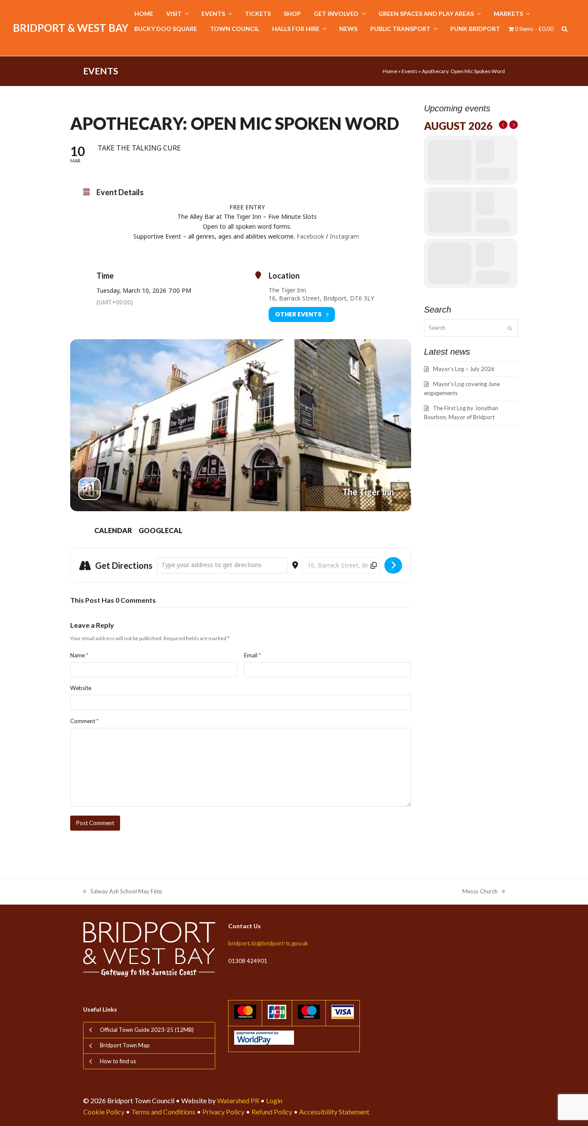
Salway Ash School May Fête (122, 892)
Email (252, 655)
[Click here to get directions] (393, 565)
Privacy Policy (223, 1112)
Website (80, 687)
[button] (564, 29)
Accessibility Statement (334, 1112)
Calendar (113, 530)
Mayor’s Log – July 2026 (464, 368)
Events (410, 71)
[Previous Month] (503, 124)
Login (274, 1100)
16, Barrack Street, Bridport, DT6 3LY (321, 298)
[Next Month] (513, 124)
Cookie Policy (103, 1112)
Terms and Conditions (163, 1112)
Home (390, 71)
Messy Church (480, 892)
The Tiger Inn (287, 290)
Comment (84, 721)
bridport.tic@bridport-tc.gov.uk (268, 943)
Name (79, 655)
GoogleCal (161, 530)
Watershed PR (238, 1100)
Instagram (345, 236)
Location (284, 275)
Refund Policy (271, 1112)
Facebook (310, 236)
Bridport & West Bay (70, 27)
